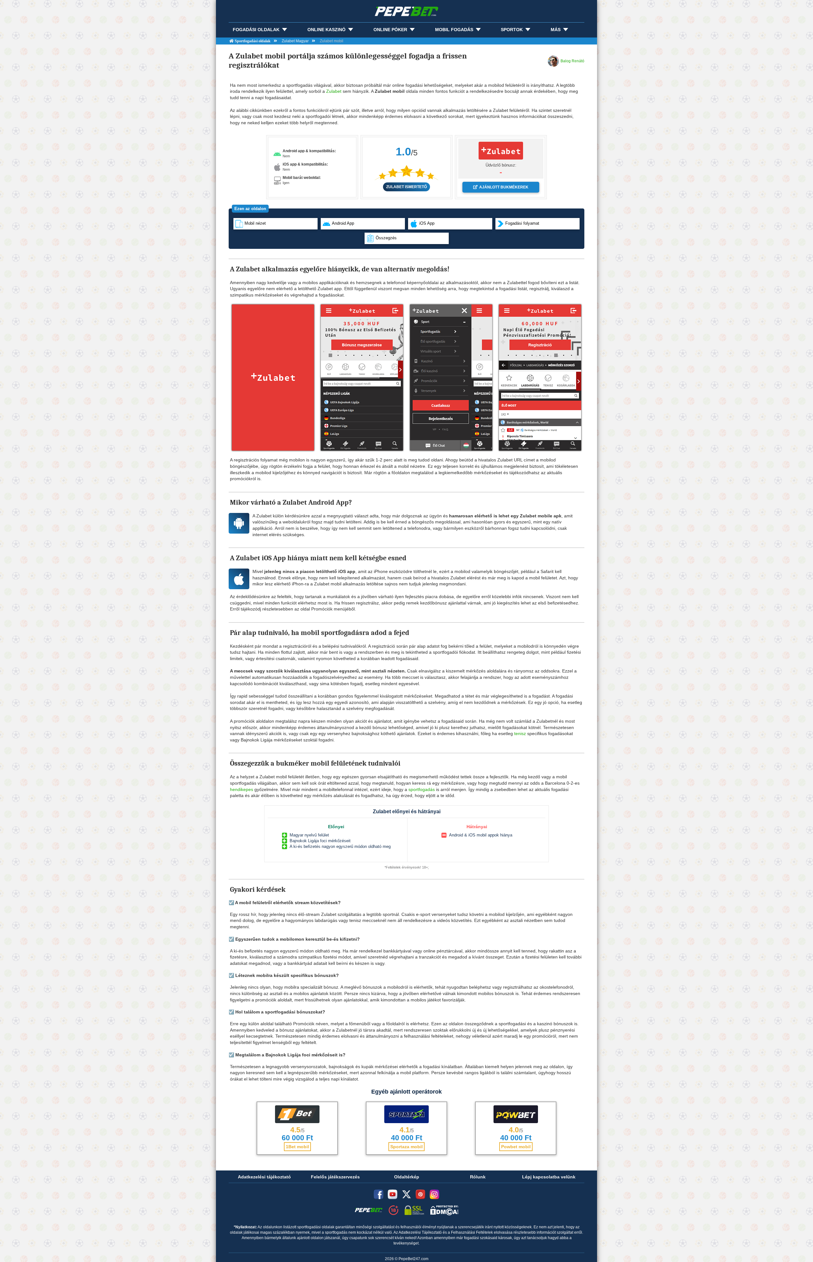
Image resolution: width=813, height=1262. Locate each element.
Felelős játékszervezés (335, 1176)
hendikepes (241, 789)
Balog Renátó (572, 61)
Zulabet (333, 91)
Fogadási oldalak (256, 29)
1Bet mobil (297, 1146)
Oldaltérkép (406, 1176)
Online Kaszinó (326, 29)
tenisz (520, 733)
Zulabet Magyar (295, 41)
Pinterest (420, 1194)
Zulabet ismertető (406, 187)
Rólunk (478, 1176)
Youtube (392, 1194)
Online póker (390, 29)
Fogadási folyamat (522, 223)
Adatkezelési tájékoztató (264, 1176)
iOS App (426, 223)
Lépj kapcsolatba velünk (548, 1176)
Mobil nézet (255, 223)
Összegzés (386, 237)
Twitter (406, 1194)
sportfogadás (421, 789)
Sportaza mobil (406, 1146)
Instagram (434, 1194)
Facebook (378, 1194)
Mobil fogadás (454, 29)
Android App (343, 223)
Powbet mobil (516, 1146)
